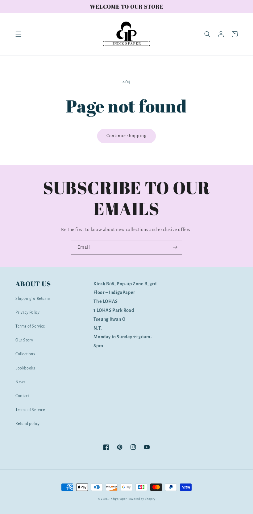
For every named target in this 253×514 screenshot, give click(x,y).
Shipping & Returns (33, 298)
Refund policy (27, 424)
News (20, 382)
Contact (22, 396)
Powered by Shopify (142, 498)
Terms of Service (30, 326)
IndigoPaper (118, 498)
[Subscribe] (175, 247)
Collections (25, 354)
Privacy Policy (27, 312)
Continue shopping (126, 135)
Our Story (24, 340)
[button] (18, 34)
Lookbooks (25, 368)
